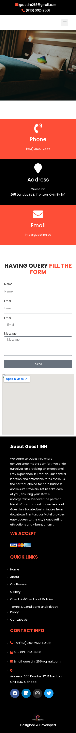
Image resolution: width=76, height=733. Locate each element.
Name (8, 284)
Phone (38, 139)
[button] (64, 22)
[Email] (38, 214)
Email (38, 225)
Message (10, 333)
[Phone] (38, 128)
